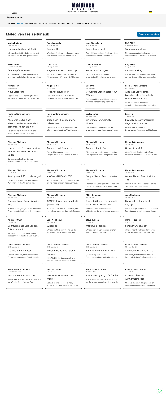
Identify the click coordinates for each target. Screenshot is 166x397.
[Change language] (150, 11)
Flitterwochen (31, 23)
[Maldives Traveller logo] (83, 5)
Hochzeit (61, 23)
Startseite (11, 23)
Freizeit (20, 23)
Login (14, 13)
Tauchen (70, 23)
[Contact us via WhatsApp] (160, 391)
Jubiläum (43, 23)
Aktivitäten (71, 11)
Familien (52, 23)
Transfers (93, 11)
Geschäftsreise (82, 23)
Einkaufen (82, 11)
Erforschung (96, 23)
